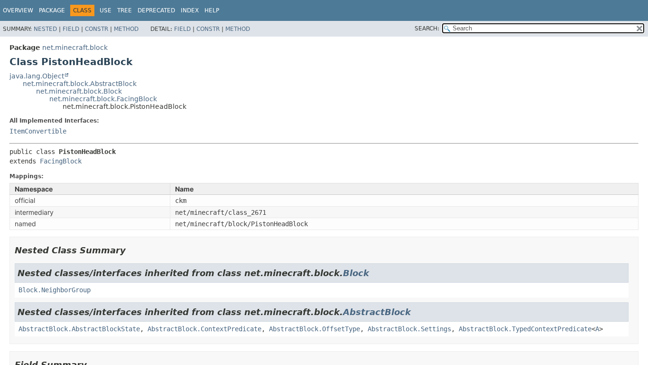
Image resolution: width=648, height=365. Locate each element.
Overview (18, 10)
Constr (96, 29)
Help (211, 10)
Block (356, 273)
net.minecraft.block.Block (79, 91)
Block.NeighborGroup (55, 290)
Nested (45, 29)
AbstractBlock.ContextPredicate (204, 329)
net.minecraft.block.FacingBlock (103, 99)
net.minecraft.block (75, 47)
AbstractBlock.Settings (409, 329)
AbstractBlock (377, 312)
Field (71, 29)
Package (52, 10)
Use (105, 10)
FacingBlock (61, 161)
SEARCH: (427, 28)
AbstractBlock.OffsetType (314, 329)
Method (126, 29)
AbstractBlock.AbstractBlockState (79, 329)
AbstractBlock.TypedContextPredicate (525, 329)
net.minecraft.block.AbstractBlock (80, 83)
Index (190, 10)
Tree (124, 10)
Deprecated (156, 10)
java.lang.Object (36, 76)
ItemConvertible (37, 131)
